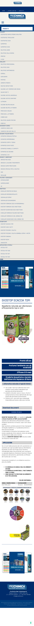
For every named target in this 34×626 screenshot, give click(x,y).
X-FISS (2, 59)
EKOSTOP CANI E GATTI (7, 227)
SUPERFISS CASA (5, 47)
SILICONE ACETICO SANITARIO (8, 98)
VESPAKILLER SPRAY (6, 197)
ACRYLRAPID (4, 77)
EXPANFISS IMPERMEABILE (8, 139)
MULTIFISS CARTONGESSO (7, 70)
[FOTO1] (17, 495)
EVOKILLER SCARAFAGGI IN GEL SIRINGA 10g (12, 219)
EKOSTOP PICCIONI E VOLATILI (8, 230)
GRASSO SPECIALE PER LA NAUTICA (10, 169)
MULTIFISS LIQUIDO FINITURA (8, 120)
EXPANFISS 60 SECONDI (7, 152)
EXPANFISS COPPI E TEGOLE (8, 142)
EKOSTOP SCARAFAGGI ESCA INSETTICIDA (12, 210)
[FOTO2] (17, 514)
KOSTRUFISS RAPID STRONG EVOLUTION (11, 34)
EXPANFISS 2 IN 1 (5, 155)
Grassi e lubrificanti (6, 157)
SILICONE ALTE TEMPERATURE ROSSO (10, 89)
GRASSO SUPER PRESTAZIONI (8, 166)
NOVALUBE (3, 175)
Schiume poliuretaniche (7, 134)
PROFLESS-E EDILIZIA (6, 111)
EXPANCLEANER (5, 180)
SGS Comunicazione (22, 605)
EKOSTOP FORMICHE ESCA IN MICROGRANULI (12, 203)
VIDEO (1, 259)
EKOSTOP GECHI (5, 239)
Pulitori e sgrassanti (6, 178)
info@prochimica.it (18, 596)
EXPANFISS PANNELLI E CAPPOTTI (9, 148)
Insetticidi (3, 189)
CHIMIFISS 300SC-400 (7, 128)
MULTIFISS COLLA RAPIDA (7, 53)
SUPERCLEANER (5, 183)
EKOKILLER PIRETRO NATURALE (9, 191)
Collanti (2, 32)
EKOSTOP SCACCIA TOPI (7, 224)
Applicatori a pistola (6, 245)
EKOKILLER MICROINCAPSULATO (9, 194)
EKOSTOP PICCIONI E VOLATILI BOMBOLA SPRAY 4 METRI (15, 233)
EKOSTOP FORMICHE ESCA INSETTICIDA (11, 207)
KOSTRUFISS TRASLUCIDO (7, 37)
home (3, 11)
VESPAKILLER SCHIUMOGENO (8, 200)
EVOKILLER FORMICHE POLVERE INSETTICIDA (12, 213)
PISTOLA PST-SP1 (5, 254)
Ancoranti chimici (5, 126)
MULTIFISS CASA (5, 67)
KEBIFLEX (3, 123)
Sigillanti (2, 62)
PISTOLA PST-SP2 (5, 257)
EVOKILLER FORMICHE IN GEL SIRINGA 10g (11, 216)
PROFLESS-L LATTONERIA (7, 114)
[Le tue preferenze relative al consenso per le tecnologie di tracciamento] (31, 623)
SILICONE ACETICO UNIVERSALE (9, 95)
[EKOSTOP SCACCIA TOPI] (17, 336)
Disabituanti (3, 221)
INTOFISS (3, 80)
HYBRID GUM (4, 117)
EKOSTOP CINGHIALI (6, 236)
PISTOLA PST (4, 247)
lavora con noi (12, 11)
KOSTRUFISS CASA (6, 41)
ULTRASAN (3, 101)
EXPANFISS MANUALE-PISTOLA (9, 136)
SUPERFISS (4, 44)
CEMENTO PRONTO (5, 83)
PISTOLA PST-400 (5, 250)
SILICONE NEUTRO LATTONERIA (9, 108)
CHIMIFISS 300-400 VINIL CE (8, 131)
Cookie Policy (27, 604)
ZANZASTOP (4, 243)
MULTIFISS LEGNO (5, 50)
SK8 (2, 172)
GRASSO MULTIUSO (6, 160)
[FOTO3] (17, 532)
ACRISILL (3, 73)
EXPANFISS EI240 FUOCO (7, 145)
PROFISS (3, 56)
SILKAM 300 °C (5, 92)
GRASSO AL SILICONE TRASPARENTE (10, 163)
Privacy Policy (20, 604)
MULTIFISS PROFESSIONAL (7, 64)
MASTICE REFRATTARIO (7, 86)
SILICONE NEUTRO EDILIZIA (7, 105)
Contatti (21, 11)
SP (1, 186)
